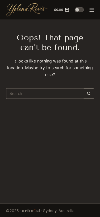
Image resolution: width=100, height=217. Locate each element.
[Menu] (91, 9)
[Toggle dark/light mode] (79, 9)
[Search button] (89, 93)
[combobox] (45, 93)
